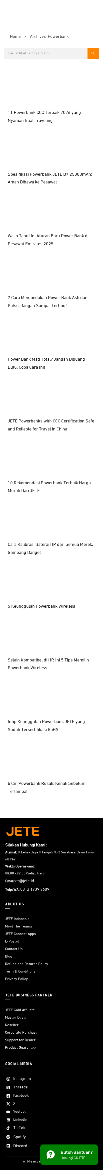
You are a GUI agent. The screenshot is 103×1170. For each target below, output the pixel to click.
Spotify (19, 1137)
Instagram (22, 1079)
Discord (20, 1146)
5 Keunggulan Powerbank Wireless (41, 606)
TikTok (19, 1128)
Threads (20, 1087)
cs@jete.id (24, 881)
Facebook (21, 1095)
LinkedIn (20, 1119)
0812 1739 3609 (34, 889)
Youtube (19, 1111)
